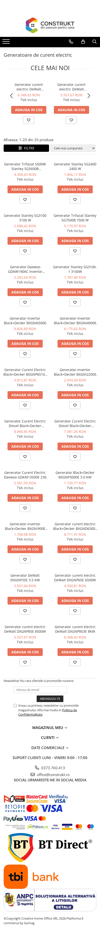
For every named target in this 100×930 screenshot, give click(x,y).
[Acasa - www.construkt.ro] (50, 25)
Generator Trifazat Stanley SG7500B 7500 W (75, 217)
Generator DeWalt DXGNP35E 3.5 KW (25, 577)
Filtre (28, 148)
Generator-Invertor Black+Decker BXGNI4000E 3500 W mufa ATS (75, 320)
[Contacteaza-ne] (71, 42)
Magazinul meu (48, 727)
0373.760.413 (52, 767)
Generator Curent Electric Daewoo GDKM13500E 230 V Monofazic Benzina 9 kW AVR (25, 474)
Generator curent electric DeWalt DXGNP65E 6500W (75, 577)
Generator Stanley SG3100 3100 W (25, 217)
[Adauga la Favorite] (28, 120)
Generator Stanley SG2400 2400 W (75, 166)
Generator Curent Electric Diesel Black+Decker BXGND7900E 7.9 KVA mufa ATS (25, 423)
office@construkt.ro (53, 774)
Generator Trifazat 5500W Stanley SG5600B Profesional (25, 166)
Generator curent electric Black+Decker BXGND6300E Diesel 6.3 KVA (75, 526)
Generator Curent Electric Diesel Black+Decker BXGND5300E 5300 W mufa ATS (75, 423)
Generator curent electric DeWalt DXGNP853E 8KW (29, 86)
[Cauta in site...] (94, 42)
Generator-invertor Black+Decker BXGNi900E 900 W (25, 526)
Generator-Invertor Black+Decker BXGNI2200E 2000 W (75, 372)
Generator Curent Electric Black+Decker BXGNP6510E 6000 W (25, 372)
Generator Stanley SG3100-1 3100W (75, 269)
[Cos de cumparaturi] (83, 42)
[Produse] (6, 43)
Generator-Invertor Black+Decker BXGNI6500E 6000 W (25, 320)
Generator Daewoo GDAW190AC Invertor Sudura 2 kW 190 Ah (25, 269)
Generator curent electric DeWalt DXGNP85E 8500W (71, 86)
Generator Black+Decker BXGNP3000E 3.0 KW (75, 474)
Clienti (48, 737)
